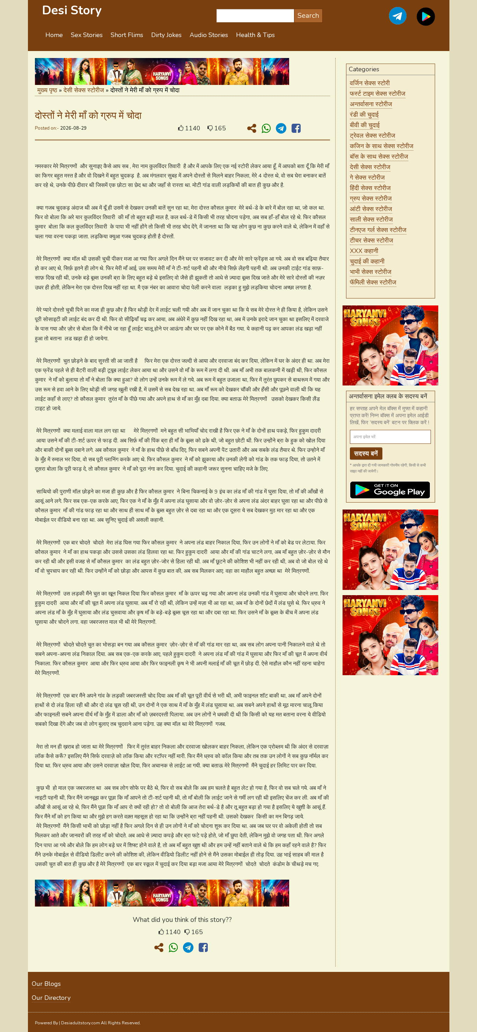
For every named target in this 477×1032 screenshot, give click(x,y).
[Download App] (425, 20)
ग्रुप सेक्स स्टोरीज (371, 198)
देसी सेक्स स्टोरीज (84, 90)
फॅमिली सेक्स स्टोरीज (373, 282)
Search (308, 15)
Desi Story (72, 10)
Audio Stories (209, 35)
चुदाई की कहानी (367, 261)
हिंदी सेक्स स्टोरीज (370, 188)
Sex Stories (87, 35)
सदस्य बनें (366, 453)
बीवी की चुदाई (365, 125)
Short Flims (127, 35)
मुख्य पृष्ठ (47, 90)
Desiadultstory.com (80, 1023)
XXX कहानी (364, 251)
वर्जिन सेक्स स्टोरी (370, 83)
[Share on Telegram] (282, 129)
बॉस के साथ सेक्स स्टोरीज (379, 156)
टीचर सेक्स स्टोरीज (371, 240)
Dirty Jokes (166, 35)
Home (54, 35)
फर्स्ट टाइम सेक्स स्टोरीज (377, 93)
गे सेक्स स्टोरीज (367, 177)
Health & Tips (255, 35)
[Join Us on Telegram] (390, 20)
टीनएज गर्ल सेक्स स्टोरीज (378, 230)
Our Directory (51, 998)
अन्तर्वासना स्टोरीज (371, 104)
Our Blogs (46, 984)
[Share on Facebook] (296, 129)
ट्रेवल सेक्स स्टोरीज (372, 135)
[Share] (253, 129)
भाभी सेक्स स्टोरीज (370, 272)
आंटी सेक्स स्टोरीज (371, 209)
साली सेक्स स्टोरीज (371, 219)
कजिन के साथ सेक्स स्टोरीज (381, 146)
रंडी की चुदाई (364, 114)
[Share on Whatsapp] (267, 129)
